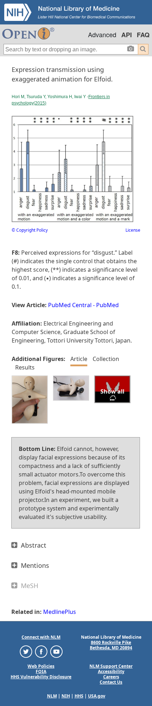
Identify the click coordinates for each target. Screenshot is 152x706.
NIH (66, 696)
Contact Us (111, 682)
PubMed (107, 305)
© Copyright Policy (30, 230)
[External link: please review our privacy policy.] (26, 651)
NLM (52, 696)
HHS (79, 696)
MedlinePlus (59, 612)
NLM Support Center (111, 666)
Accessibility (111, 671)
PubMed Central (70, 305)
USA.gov (96, 696)
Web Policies (41, 666)
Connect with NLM (41, 637)
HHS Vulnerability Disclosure (41, 677)
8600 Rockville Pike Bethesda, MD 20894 (111, 645)
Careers (111, 677)
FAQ (143, 34)
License (132, 230)
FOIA (41, 671)
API (126, 34)
